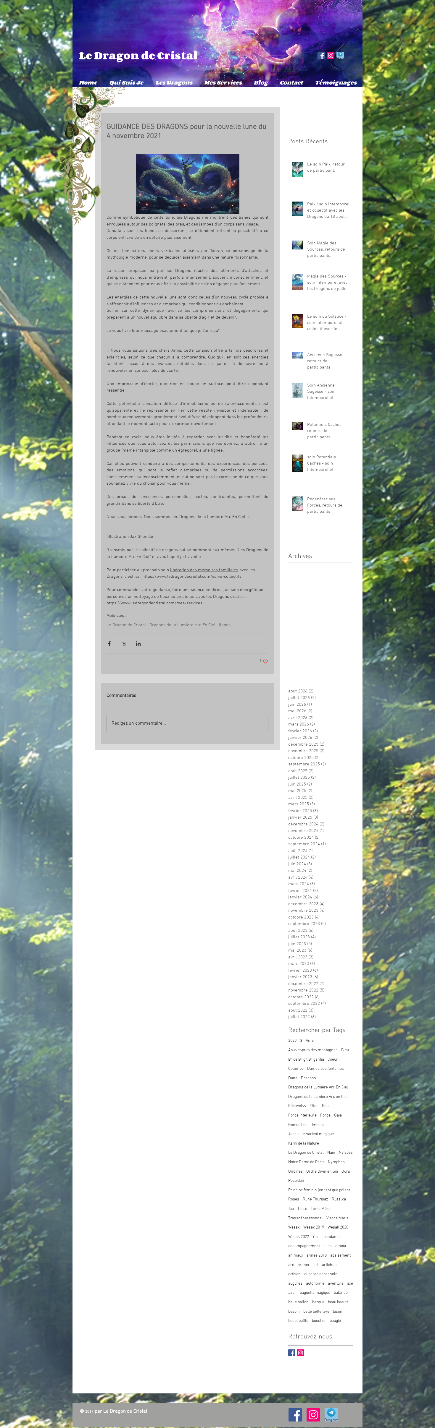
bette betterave (316, 1311)
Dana (292, 1078)
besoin (294, 1311)
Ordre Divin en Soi (322, 1171)
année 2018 (317, 1255)
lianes (225, 625)
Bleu (345, 1050)
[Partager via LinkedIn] (138, 643)
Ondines (295, 1171)
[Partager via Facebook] (109, 643)
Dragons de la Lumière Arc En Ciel (182, 625)
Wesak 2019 (313, 1227)
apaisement (340, 1255)
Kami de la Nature (303, 1143)
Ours (345, 1171)
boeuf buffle (298, 1320)
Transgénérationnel (305, 1218)
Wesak (294, 1227)
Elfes (314, 1106)
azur (292, 1292)
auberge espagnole (320, 1274)
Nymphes (336, 1162)
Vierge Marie (337, 1218)
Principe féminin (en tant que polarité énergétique (320, 1190)
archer (304, 1265)
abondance (331, 1236)
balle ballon (298, 1302)
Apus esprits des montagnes (313, 1050)
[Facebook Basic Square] (291, 1352)
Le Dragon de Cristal (138, 55)
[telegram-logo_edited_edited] (340, 55)
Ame (310, 1040)
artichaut (330, 1265)
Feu (325, 1106)
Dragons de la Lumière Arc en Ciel (318, 1096)
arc (291, 1265)
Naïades (346, 1152)
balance (341, 1292)
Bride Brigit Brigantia (306, 1059)
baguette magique (315, 1292)
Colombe (296, 1068)
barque (318, 1302)
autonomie (315, 1283)
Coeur (333, 1059)
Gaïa (338, 1115)
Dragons (308, 1078)
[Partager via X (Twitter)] (124, 643)
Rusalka (339, 1199)
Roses (293, 1199)
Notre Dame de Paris (306, 1162)
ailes (327, 1246)
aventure (336, 1283)
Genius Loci (298, 1124)
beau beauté (338, 1302)
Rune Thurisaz (315, 1199)
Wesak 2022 (298, 1236)
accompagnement (304, 1246)
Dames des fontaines (325, 1068)
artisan (294, 1274)
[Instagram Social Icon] (330, 55)
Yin (315, 1236)
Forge (325, 1115)
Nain (331, 1152)
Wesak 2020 (338, 1227)
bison (337, 1311)
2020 (292, 1040)
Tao (291, 1208)
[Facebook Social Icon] (321, 55)
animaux (295, 1255)
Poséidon (296, 1180)
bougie (335, 1320)
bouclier (319, 1320)
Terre (302, 1208)
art (315, 1265)
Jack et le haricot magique (311, 1134)
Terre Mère (321, 1208)
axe (350, 1283)
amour (341, 1246)
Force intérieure (302, 1115)
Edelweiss (297, 1106)
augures (295, 1283)
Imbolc (318, 1124)
